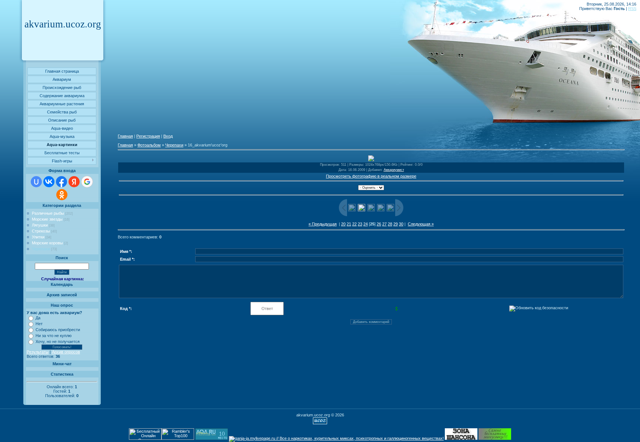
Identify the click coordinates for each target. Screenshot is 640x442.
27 (384, 224)
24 (365, 224)
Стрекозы (41, 231)
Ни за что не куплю (53, 335)
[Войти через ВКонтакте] (48, 181)
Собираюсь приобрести (58, 329)
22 (354, 224)
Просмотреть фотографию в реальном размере (371, 176)
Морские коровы (47, 243)
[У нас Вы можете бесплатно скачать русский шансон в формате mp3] (461, 438)
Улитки (38, 237)
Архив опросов (66, 352)
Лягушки (40, 225)
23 (360, 224)
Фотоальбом (149, 145)
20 (343, 224)
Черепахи (41, 249)
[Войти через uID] (36, 181)
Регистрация (148, 136)
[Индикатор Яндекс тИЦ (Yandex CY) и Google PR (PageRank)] (145, 438)
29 (395, 224)
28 (390, 224)
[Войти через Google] (87, 182)
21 (349, 224)
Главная (125, 136)
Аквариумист (394, 170)
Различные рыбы (48, 213)
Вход (168, 136)
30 (401, 224)
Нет (39, 323)
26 (379, 224)
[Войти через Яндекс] (74, 181)
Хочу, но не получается (58, 341)
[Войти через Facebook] (61, 181)
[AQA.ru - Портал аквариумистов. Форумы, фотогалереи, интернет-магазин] (211, 438)
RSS (632, 8)
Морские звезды (47, 219)
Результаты (38, 352)
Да (38, 318)
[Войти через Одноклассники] (61, 194)
